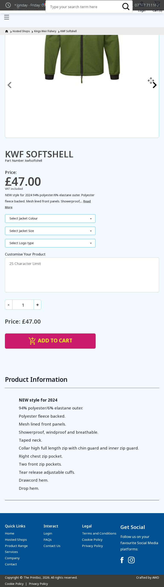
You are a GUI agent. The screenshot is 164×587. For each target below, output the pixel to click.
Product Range (16, 546)
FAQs (48, 539)
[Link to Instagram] (131, 560)
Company (12, 558)
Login (48, 533)
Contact (11, 564)
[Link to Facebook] (122, 560)
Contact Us (52, 546)
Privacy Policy (92, 546)
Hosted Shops (21, 31)
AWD (155, 577)
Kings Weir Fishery (45, 31)
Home (9, 533)
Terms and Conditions (99, 533)
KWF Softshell (68, 31)
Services (11, 552)
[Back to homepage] (30, 6)
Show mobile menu (6, 17)
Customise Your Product (25, 254)
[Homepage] (7, 31)
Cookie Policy (92, 539)
